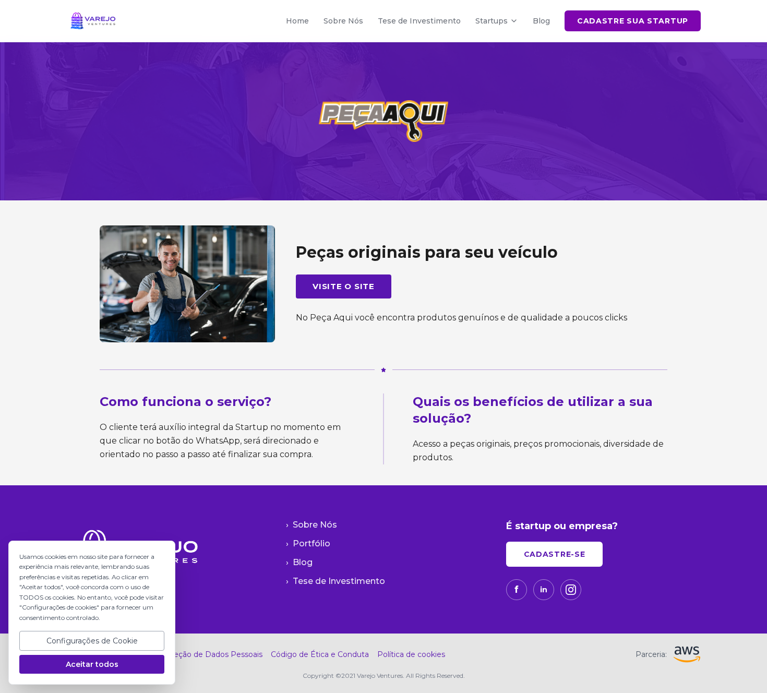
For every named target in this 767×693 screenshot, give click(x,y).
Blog (541, 21)
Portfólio (308, 543)
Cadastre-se (554, 554)
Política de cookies (411, 654)
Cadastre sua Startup (632, 21)
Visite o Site (344, 286)
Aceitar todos (92, 664)
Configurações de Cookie (92, 641)
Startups (491, 21)
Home (297, 21)
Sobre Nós (343, 21)
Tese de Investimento (419, 21)
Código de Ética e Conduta (320, 654)
